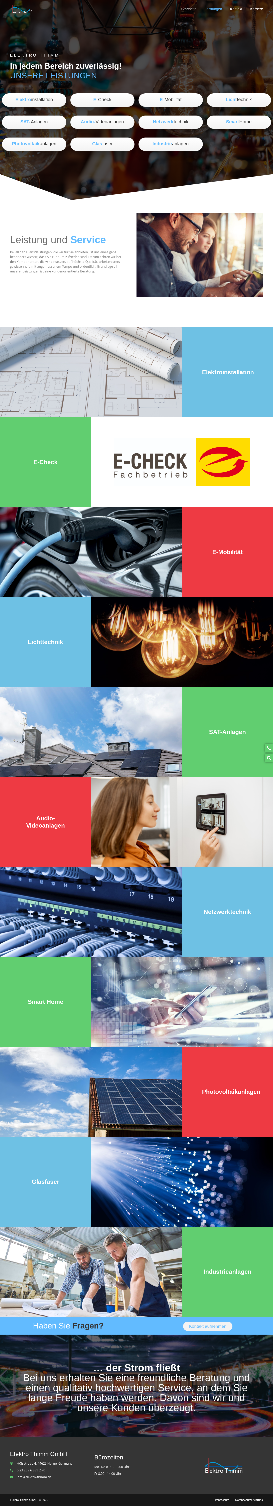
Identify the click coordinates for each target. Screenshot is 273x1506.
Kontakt (236, 9)
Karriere (256, 9)
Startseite (188, 9)
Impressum (222, 1499)
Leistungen (213, 9)
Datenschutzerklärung (249, 1499)
